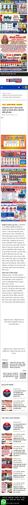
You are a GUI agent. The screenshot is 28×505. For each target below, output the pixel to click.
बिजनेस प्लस (13, 499)
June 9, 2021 (14, 115)
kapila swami (6, 115)
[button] (2, 87)
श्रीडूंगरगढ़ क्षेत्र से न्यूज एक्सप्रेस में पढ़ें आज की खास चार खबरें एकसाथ (19, 406)
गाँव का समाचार (19, 104)
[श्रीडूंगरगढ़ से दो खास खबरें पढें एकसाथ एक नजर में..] (7, 475)
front (4, 104)
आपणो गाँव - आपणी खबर (11, 104)
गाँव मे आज (20, 403)
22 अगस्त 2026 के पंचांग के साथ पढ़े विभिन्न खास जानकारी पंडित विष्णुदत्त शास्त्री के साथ (19, 393)
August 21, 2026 (19, 410)
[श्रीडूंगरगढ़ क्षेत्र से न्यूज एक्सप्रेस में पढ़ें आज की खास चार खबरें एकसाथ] (7, 405)
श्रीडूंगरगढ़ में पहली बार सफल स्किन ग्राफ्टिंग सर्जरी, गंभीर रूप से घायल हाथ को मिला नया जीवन (19, 489)
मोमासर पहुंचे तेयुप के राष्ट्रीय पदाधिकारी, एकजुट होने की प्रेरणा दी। (19, 466)
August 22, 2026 (19, 398)
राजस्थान (17, 497)
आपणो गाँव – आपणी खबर (7, 497)
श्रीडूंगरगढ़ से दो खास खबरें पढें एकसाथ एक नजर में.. (19, 476)
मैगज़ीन (22, 499)
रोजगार (18, 499)
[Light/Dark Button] (19, 87)
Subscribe (26, 87)
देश (20, 497)
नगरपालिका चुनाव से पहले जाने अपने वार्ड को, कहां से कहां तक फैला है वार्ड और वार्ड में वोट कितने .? (19, 453)
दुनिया (23, 497)
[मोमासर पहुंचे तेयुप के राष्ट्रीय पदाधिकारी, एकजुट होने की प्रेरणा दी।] (7, 463)
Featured (15, 389)
